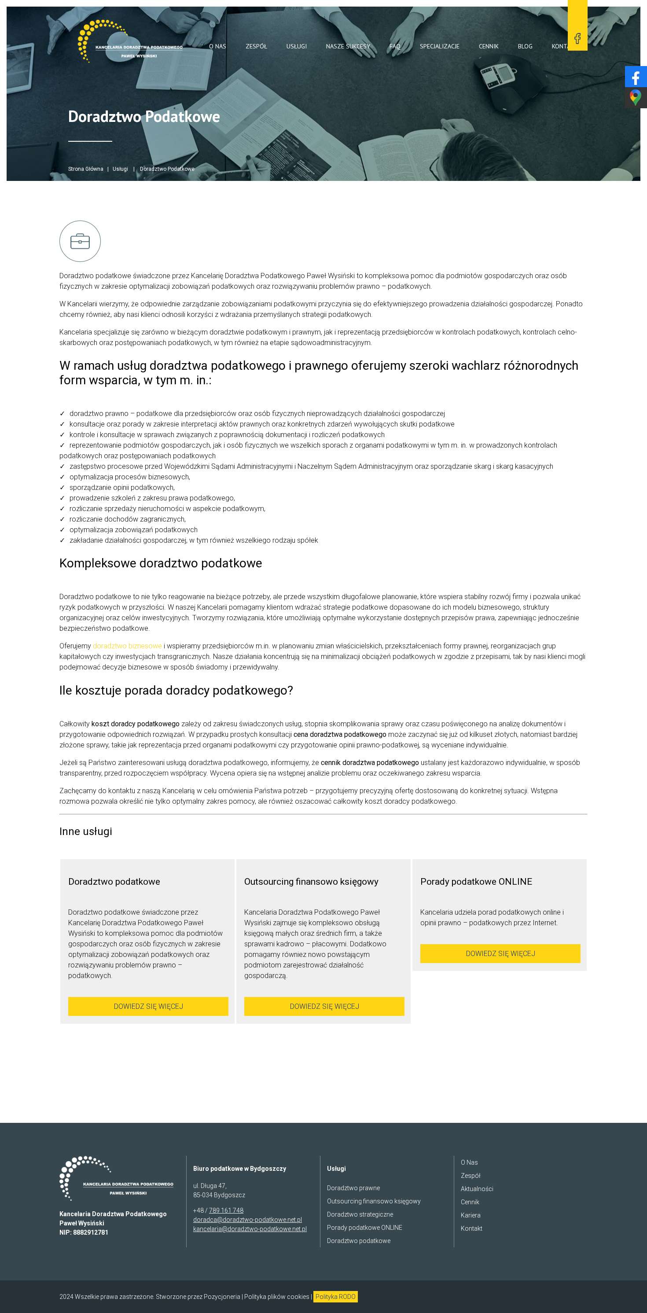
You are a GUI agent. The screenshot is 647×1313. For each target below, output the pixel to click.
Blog (525, 46)
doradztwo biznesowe (127, 646)
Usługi (297, 46)
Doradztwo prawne (353, 1188)
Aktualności (477, 1188)
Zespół (256, 46)
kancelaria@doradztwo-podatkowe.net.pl (250, 1228)
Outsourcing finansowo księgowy (374, 1201)
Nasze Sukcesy (348, 46)
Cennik (489, 46)
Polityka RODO (336, 1296)
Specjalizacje (440, 46)
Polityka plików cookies (276, 1296)
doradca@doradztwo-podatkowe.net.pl (247, 1219)
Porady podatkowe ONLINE (364, 1227)
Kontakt (565, 46)
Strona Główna (85, 169)
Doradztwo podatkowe (358, 1240)
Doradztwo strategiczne (360, 1214)
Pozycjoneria (222, 1296)
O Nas (217, 46)
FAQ (395, 46)
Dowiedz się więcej (148, 1006)
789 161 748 (226, 1210)
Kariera (471, 1215)
